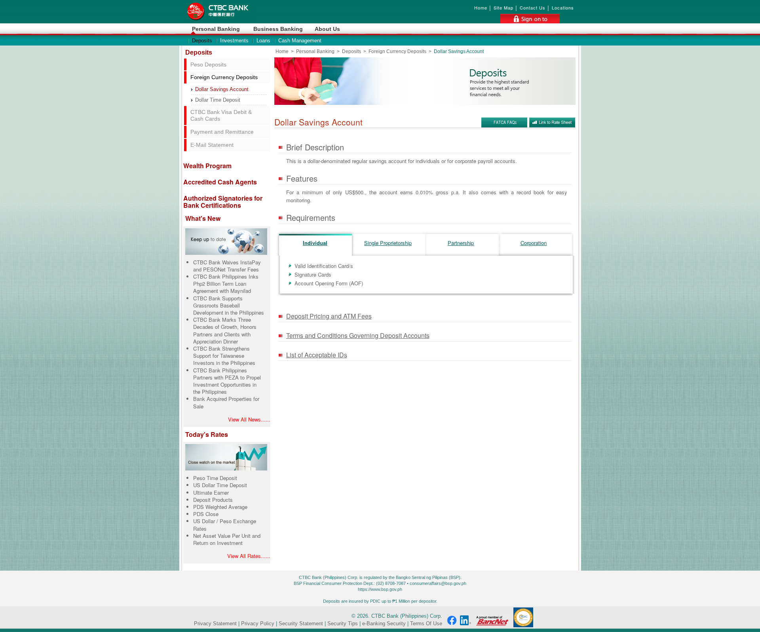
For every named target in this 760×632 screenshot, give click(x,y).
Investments (234, 41)
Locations (563, 7)
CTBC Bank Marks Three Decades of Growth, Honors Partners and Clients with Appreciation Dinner (224, 330)
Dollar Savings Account (222, 89)
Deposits (202, 41)
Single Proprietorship (388, 243)
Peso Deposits (208, 64)
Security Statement (301, 623)
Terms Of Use (426, 623)
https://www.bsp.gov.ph (380, 589)
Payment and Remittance (222, 132)
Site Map (503, 7)
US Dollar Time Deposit (220, 485)
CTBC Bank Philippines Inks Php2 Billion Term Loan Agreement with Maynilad (225, 283)
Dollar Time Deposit (217, 100)
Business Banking (278, 29)
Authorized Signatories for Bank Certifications (222, 202)
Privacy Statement (215, 623)
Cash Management (299, 41)
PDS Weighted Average (220, 507)
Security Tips (342, 623)
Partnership (461, 243)
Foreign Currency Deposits (224, 77)
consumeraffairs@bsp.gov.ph (438, 583)
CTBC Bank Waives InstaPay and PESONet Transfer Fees (227, 265)
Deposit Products (213, 499)
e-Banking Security (384, 623)
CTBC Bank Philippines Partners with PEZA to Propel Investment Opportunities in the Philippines (227, 381)
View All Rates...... (248, 556)
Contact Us (532, 7)
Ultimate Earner (211, 492)
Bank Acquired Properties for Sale (226, 402)
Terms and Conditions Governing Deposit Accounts (357, 335)
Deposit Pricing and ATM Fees (329, 316)
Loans (263, 41)
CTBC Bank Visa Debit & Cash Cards (221, 115)
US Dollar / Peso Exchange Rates (224, 524)
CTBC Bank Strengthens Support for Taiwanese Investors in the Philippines (224, 355)
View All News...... (249, 419)
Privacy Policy (257, 623)
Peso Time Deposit (215, 478)
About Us (327, 29)
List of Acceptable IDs (316, 354)
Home (480, 7)
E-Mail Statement (212, 145)
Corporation (534, 243)
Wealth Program (207, 165)
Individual (315, 243)
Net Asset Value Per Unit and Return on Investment (226, 539)
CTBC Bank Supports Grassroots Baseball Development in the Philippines (228, 305)
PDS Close (205, 514)
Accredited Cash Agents (220, 181)
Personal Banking (216, 29)
